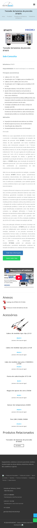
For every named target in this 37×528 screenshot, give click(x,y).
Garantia (12, 478)
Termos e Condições (21, 478)
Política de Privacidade (12, 475)
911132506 (7, 507)
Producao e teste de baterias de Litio (17, 308)
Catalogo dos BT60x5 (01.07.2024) (15, 302)
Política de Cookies (25, 475)
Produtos (9, 16)
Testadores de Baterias (20, 16)
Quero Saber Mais (11, 258)
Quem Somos (12, 480)
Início (3, 16)
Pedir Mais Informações (13, 253)
